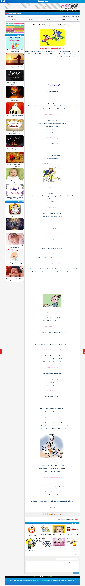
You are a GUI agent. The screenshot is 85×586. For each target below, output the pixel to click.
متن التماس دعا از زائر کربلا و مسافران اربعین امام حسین (14, 148)
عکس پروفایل (18, 32)
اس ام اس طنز (61, 519)
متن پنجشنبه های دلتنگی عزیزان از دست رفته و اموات (14, 66)
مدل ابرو (19, 31)
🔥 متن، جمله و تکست (66, 16)
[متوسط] (45, 514)
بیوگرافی (10, 31)
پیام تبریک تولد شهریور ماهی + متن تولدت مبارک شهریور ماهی (14, 50)
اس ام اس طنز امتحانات (57, 48)
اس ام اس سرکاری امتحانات (52, 85)
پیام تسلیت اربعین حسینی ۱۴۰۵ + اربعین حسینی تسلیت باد (14, 99)
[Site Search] (7, 13)
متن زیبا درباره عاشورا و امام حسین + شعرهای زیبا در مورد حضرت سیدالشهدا (15, 165)
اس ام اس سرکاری (69, 519)
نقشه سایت (39, 576)
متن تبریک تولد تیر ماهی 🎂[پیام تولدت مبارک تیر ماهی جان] (14, 198)
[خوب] (48, 514)
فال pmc (9, 32)
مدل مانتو (10, 25)
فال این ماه (19, 25)
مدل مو (9, 29)
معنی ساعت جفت (14, 231)
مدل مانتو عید (10, 27)
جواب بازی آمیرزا (14, 216)
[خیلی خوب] (50, 514)
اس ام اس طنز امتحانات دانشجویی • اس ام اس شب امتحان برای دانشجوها (52, 25)
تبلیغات (51, 576)
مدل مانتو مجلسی (18, 27)
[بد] (43, 514)
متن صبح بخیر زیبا (9, 23)
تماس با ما (44, 576)
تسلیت (44, 109)
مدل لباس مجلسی (18, 29)
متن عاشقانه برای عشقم (19, 23)
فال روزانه (61, 10)
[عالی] (52, 514)
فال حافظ (71, 10)
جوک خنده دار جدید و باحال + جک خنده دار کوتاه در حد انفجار (14, 279)
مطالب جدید (66, 10)
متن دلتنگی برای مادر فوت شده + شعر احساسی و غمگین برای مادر (14, 83)
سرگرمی (72, 16)
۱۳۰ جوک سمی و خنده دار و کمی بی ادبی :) (14, 181)
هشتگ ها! (35, 576)
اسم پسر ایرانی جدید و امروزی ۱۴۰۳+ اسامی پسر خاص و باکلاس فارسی (14, 262)
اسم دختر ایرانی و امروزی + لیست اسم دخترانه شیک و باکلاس (15, 246)
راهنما (48, 576)
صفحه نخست (76, 10)
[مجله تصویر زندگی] (70, 6)
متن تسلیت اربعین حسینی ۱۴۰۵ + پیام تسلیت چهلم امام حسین (15, 116)
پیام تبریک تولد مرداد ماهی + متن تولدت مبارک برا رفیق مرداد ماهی (14, 132)
